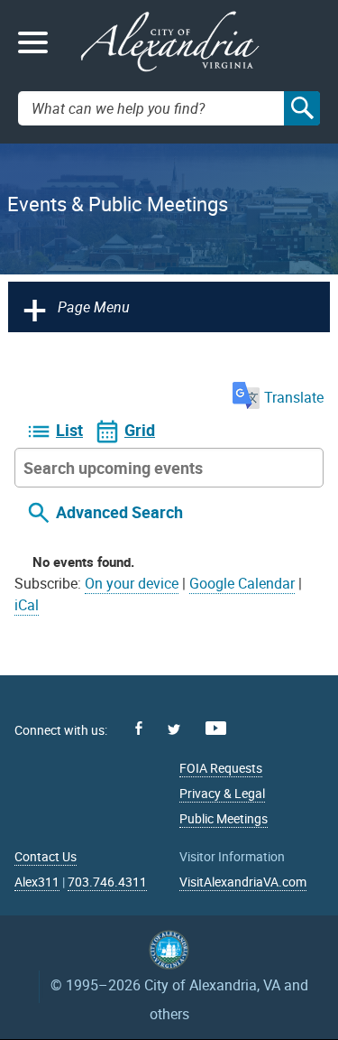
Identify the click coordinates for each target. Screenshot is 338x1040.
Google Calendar (242, 583)
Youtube (216, 728)
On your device (131, 583)
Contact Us (45, 856)
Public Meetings (223, 818)
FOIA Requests (220, 767)
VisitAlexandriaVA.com (242, 881)
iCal (26, 605)
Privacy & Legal (222, 793)
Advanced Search (119, 512)
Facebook (138, 728)
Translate (294, 397)
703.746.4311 (107, 881)
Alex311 (36, 881)
